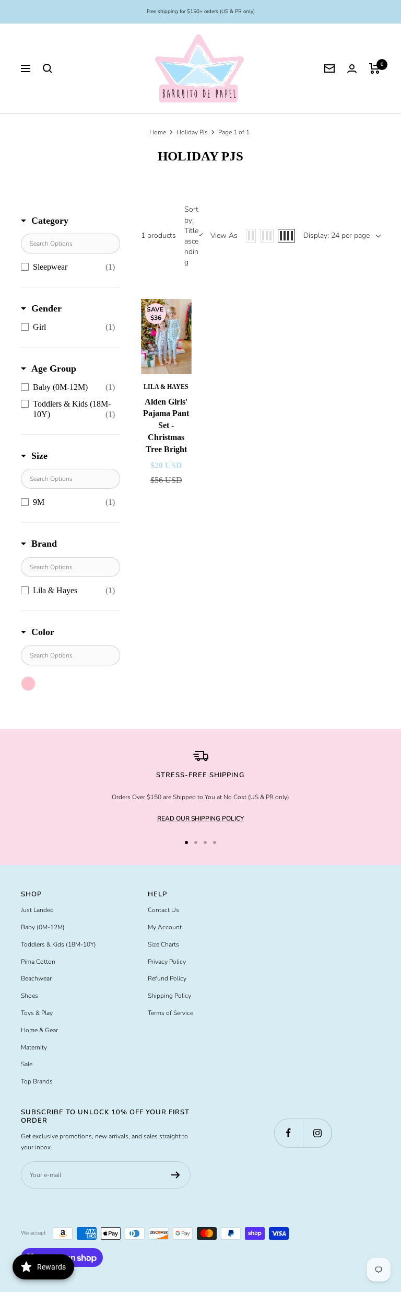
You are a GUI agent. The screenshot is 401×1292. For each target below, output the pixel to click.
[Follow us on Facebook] (288, 1132)
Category (49, 220)
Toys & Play (37, 1013)
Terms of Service (170, 1013)
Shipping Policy (169, 995)
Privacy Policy (167, 962)
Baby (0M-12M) (43, 927)
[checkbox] (68, 267)
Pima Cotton (38, 962)
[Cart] (374, 68)
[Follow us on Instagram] (317, 1132)
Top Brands (37, 1081)
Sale (26, 1064)
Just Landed (37, 910)
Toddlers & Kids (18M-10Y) (58, 944)
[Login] (352, 68)
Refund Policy (167, 978)
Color (42, 632)
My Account (165, 927)
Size (39, 456)
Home (157, 132)
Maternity (34, 1047)
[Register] (175, 1175)
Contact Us (163, 910)
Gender (46, 308)
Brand (44, 543)
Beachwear (36, 978)
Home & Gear (39, 1030)
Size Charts (163, 944)
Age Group (53, 368)
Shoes (29, 995)
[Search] (47, 68)
